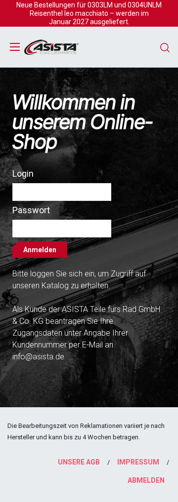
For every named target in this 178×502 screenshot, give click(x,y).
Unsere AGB (79, 462)
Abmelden (146, 480)
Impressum (138, 462)
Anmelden (39, 250)
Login (23, 173)
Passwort (31, 210)
